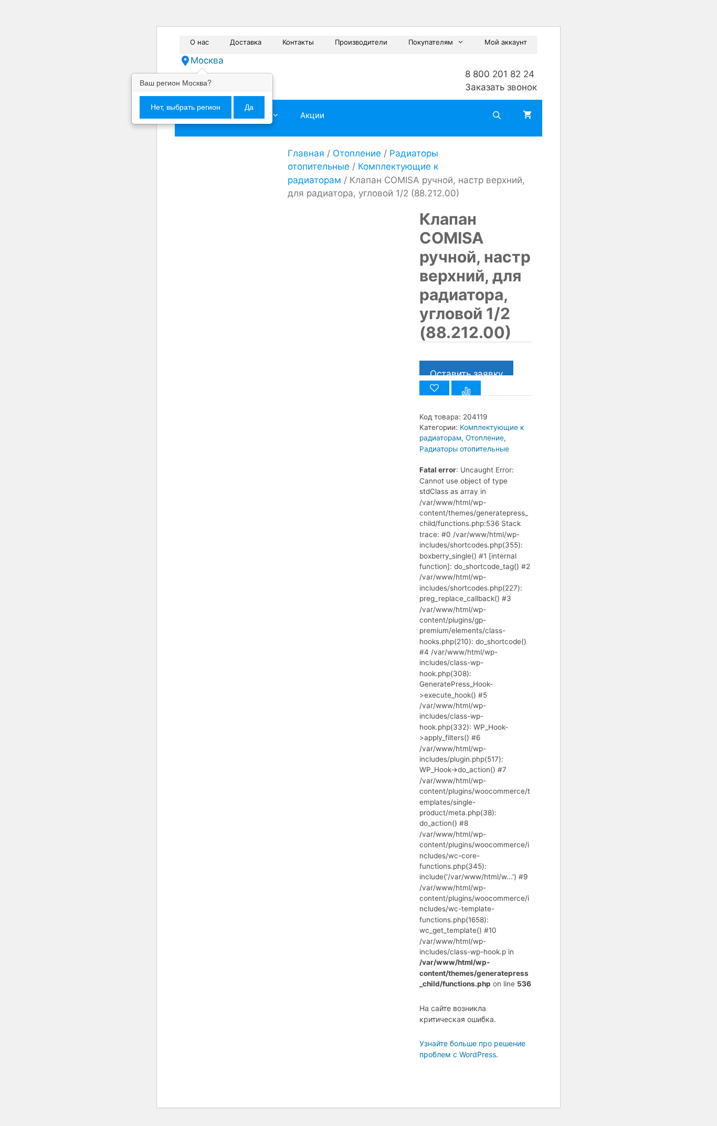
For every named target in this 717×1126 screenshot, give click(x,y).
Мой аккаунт (505, 42)
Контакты (298, 42)
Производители (361, 42)
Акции (312, 115)
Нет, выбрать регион (185, 107)
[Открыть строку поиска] (496, 115)
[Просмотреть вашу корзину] (527, 115)
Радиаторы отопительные (464, 449)
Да (249, 107)
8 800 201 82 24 (499, 74)
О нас (199, 42)
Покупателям (430, 42)
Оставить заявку (466, 372)
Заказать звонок (501, 87)
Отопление (357, 153)
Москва (207, 60)
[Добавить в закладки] (434, 388)
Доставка (245, 42)
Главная (306, 153)
